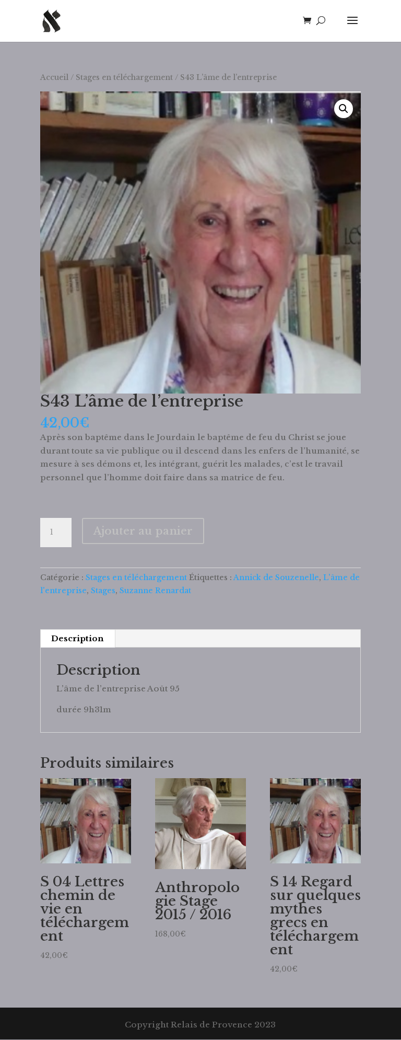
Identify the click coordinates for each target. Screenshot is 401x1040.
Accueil (54, 77)
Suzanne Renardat (155, 590)
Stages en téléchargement (124, 77)
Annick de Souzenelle (276, 577)
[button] (343, 108)
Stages (103, 590)
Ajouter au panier (143, 531)
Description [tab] (77, 638)
